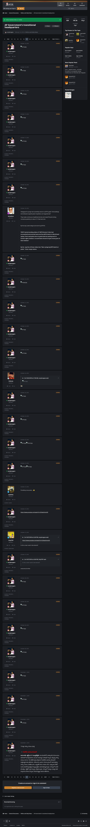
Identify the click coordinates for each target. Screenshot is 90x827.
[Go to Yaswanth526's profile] (77, 40)
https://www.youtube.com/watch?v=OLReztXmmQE (34, 512)
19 (32, 39)
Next (45, 39)
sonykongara (10, 32)
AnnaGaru (11, 216)
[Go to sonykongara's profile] (5, 32)
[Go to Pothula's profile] (11, 375)
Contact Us (12, 825)
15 (20, 39)
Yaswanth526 (82, 40)
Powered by (80, 825)
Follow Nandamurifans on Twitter (14, 19)
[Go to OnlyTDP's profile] (11, 535)
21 (38, 39)
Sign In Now (46, 787)
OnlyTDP (10, 540)
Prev (8, 39)
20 (35, 39)
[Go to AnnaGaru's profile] (11, 211)
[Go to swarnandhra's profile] (77, 34)
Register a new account (18, 787)
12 (11, 39)
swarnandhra (83, 34)
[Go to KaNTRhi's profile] (11, 489)
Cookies (18, 825)
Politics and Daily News (31, 32)
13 (14, 39)
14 (17, 39)
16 (23, 39)
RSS (24, 825)
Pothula (11, 381)
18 (29, 39)
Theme (5, 825)
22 (41, 39)
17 (26, 39)
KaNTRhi (10, 494)
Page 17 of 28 (55, 39)
